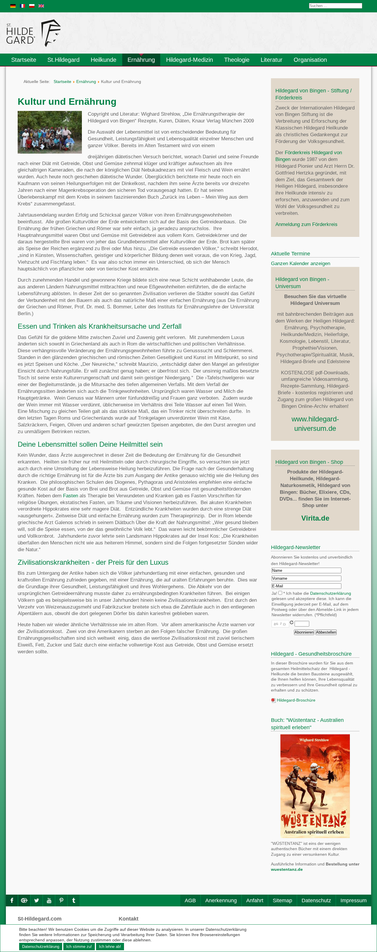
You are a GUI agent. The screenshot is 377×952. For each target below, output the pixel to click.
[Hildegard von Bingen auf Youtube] (49, 900)
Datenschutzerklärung (330, 593)
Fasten (70, 496)
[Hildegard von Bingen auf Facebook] (12, 900)
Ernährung (141, 60)
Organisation (310, 60)
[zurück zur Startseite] (87, 33)
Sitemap (282, 900)
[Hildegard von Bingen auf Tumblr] (74, 900)
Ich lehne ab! (110, 946)
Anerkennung (221, 900)
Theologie (236, 60)
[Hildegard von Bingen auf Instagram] (24, 900)
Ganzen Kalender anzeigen (300, 263)
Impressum (353, 900)
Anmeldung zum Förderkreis (306, 224)
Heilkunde (103, 60)
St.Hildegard (63, 60)
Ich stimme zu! (79, 946)
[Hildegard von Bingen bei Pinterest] (61, 900)
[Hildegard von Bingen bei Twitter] (36, 900)
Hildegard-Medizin (189, 60)
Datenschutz (316, 900)
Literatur (271, 60)
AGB (190, 900)
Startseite (23, 60)
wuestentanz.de (287, 869)
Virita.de (315, 518)
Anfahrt (254, 900)
